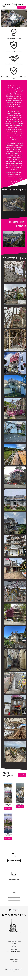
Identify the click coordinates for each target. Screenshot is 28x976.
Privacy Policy (14, 961)
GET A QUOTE (21, 7)
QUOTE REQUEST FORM (14, 860)
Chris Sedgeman (14, 3)
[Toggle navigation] (4, 7)
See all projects (22, 775)
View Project (8, 808)
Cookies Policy (14, 959)
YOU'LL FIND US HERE (14, 899)
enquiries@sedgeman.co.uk (14, 951)
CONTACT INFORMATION (14, 879)
